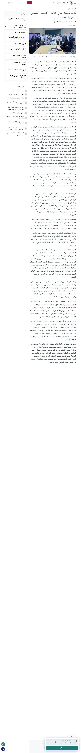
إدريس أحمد (71, 25)
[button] (43, 56)
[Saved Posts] (6, 3)
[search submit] (29, 2)
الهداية (50, 186)
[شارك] (3, 744)
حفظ (71, 57)
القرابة (49, 353)
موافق (62, 748)
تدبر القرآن (72, 339)
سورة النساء (35, 259)
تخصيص (54, 743)
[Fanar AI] (3, 749)
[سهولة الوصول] (9, 3)
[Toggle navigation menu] (75, 2)
